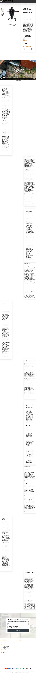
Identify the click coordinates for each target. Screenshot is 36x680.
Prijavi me (18, 630)
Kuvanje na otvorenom (12, 3)
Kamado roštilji (29, 3)
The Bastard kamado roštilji (21, 3)
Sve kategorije (5, 3)
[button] (9, 24)
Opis (24, 15)
